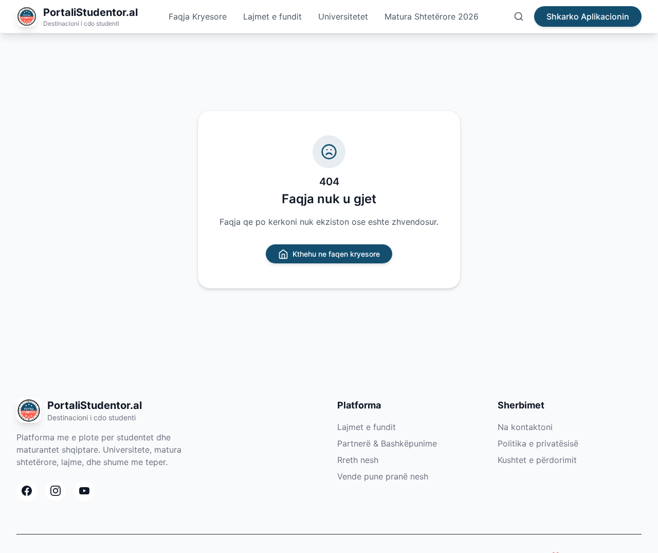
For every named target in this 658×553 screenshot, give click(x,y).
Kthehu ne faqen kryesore (336, 253)
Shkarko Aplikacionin (587, 16)
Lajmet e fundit (272, 16)
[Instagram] (55, 490)
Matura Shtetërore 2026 (432, 16)
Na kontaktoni (525, 427)
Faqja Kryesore (198, 16)
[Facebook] (26, 490)
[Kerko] (518, 16)
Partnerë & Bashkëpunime (387, 443)
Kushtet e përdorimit (537, 460)
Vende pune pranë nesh (382, 476)
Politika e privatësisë (538, 443)
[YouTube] (84, 490)
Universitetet (343, 16)
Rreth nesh (357, 460)
